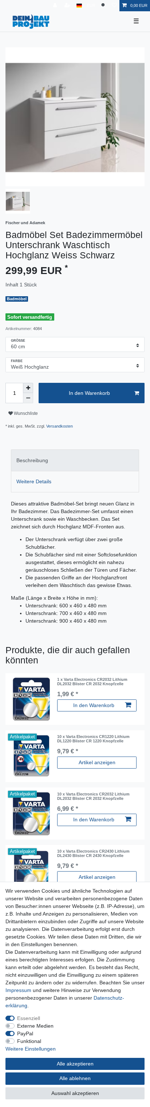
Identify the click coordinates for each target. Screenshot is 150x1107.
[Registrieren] (68, 5)
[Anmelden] (56, 5)
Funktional (29, 1041)
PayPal (25, 1033)
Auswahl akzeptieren (75, 1093)
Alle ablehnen (75, 1078)
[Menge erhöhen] (28, 388)
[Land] (79, 5)
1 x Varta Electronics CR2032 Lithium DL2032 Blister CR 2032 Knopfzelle (92, 681)
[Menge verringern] (28, 398)
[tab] (75, 460)
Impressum (18, 990)
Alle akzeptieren (75, 1064)
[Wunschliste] (114, 5)
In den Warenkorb (89, 393)
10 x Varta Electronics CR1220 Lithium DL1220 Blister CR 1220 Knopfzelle (93, 738)
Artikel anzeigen (97, 762)
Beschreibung (32, 460)
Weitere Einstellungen (30, 1049)
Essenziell (28, 1018)
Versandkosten (59, 426)
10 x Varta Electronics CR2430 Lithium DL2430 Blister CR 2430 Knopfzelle (93, 853)
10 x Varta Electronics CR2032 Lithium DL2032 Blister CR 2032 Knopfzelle (93, 796)
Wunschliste (25, 413)
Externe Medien (35, 1026)
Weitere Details (33, 481)
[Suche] (103, 5)
